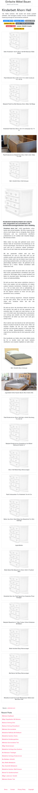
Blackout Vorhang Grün (8, 722)
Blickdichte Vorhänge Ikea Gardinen (12, 749)
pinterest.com (11, 708)
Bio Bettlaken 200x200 (8, 759)
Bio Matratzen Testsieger (9, 752)
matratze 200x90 (30, 21)
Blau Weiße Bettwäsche (8, 762)
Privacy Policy (21, 789)
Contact (12, 789)
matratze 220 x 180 (9, 23)
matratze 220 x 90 (19, 21)
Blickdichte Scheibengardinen (10, 739)
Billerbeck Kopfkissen (8, 716)
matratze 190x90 (10, 26)
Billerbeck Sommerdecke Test (10, 742)
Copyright (31, 789)
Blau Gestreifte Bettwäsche (9, 766)
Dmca (5, 789)
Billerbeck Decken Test (8, 779)
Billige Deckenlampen (8, 746)
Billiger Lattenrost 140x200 (9, 776)
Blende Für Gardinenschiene (10, 772)
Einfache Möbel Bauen (18, 1)
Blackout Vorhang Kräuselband (10, 726)
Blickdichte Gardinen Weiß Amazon (12, 769)
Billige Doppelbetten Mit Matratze (11, 719)
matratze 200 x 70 (19, 29)
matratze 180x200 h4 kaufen (24, 26)
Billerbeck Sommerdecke (9, 729)
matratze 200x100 (8, 21)
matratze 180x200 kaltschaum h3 (25, 23)
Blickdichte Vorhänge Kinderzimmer (12, 756)
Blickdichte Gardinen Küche (9, 736)
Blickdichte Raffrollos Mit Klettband (11, 732)
